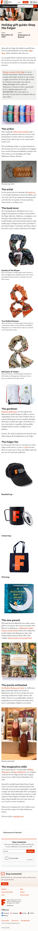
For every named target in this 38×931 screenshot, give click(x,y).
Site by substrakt (5, 927)
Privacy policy (5, 920)
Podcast (22, 892)
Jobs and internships (7, 892)
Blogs (21, 889)
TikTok (32, 913)
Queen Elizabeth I (19, 772)
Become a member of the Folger (14, 72)
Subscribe (30, 851)
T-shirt (26, 447)
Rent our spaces (24, 895)
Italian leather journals (21, 132)
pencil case (31, 192)
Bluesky (6, 915)
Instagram (15, 913)
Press (2, 895)
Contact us (10, 905)
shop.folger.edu (18, 817)
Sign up (4, 884)
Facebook (6, 913)
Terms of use (15, 920)
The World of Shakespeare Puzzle (12, 688)
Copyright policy (25, 920)
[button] (19, 257)
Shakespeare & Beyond (10, 6)
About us (3, 889)
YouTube (24, 913)
